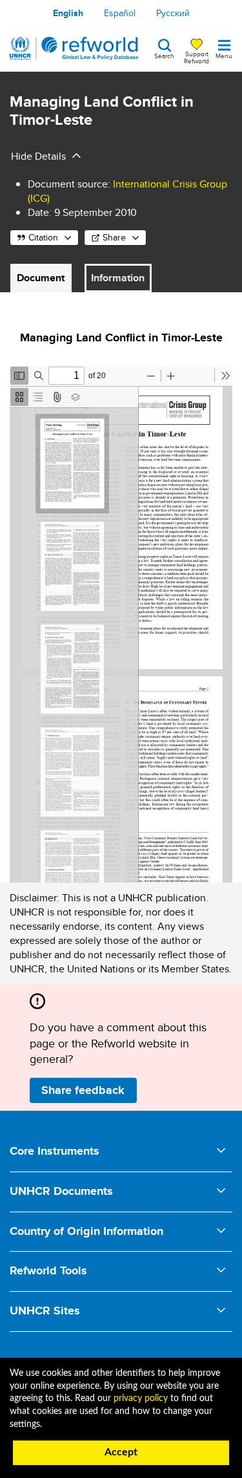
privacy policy (141, 1398)
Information (118, 277)
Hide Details (38, 156)
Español (120, 12)
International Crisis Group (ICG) (127, 191)
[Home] (74, 48)
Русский (173, 12)
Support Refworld (196, 57)
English (68, 12)
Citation (43, 237)
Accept (121, 1452)
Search (164, 55)
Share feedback (83, 1090)
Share (114, 237)
